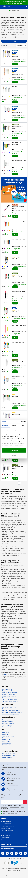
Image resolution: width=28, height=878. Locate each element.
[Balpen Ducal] (7, 416)
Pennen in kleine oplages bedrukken (11, 710)
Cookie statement (8, 876)
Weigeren (14, 455)
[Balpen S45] (7, 398)
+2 (2, 353)
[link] (8, 483)
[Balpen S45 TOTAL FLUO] (7, 329)
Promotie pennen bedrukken (9, 698)
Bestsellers (4, 840)
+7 (2, 153)
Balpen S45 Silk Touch (18, 239)
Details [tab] (14, 425)
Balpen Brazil (15, 259)
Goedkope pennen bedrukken (9, 692)
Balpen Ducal (16, 414)
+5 (2, 117)
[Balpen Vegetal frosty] (7, 277)
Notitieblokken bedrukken (7, 826)
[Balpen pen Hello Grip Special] (7, 208)
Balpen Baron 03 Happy (19, 221)
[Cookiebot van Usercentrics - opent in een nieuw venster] (20, 422)
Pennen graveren (6, 709)
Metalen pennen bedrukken (9, 696)
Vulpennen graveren (7, 725)
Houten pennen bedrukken (9, 694)
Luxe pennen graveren (7, 721)
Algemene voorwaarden (9, 873)
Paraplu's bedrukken (6, 823)
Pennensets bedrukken (8, 723)
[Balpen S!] (7, 90)
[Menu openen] (2, 7)
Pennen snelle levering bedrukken (10, 714)
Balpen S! (14, 86)
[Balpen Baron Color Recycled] (7, 468)
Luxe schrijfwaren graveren (9, 720)
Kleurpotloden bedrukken (8, 753)
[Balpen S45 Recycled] (7, 363)
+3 (2, 97)
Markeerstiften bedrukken (8, 755)
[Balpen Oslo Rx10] (7, 110)
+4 (2, 61)
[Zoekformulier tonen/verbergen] (20, 7)
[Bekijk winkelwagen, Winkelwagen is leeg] (26, 6)
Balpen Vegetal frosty (18, 277)
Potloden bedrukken (7, 757)
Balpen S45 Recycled (18, 362)
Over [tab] (23, 425)
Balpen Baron (16, 312)
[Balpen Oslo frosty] (7, 72)
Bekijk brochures (5, 837)
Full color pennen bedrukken (9, 707)
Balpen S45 (15, 396)
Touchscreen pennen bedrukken (10, 701)
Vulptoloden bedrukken (8, 727)
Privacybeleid (4, 807)
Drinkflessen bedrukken (7, 830)
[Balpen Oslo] (7, 54)
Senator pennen (6, 741)
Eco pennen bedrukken (8, 691)
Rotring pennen (6, 739)
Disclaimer (21, 876)
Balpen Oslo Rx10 (17, 112)
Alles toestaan (14, 450)
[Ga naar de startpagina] (6, 7)
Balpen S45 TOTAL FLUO (19, 326)
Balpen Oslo (15, 56)
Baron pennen (5, 732)
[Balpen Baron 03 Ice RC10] (7, 380)
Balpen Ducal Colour (18, 342)
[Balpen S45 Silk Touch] (7, 242)
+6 (2, 135)
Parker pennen (6, 738)
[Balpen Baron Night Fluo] (7, 295)
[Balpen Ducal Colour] (7, 345)
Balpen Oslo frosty (17, 74)
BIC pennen (5, 734)
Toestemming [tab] (5, 425)
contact (6, 674)
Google (22, 807)
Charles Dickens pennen (8, 736)
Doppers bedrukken (6, 833)
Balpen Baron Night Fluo (19, 291)
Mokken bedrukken (6, 821)
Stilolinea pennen (6, 743)
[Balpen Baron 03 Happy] (7, 224)
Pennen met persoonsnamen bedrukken (12, 712)
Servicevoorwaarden (14, 807)
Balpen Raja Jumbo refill (19, 161)
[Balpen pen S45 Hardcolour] (7, 146)
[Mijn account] (23, 6)
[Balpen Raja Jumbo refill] (7, 164)
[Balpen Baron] (7, 311)
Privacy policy (21, 873)
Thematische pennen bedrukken (10, 699)
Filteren (15, 41)
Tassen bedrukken (5, 835)
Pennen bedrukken (7, 689)
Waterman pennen (7, 744)
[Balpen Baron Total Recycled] (7, 128)
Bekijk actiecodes (17, 3)
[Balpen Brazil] (7, 260)
